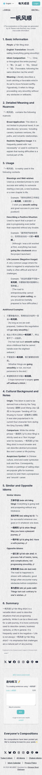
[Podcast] (32, 662)
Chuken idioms (35, 758)
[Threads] (14, 662)
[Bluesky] (10, 662)
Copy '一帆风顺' (11, 690)
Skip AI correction (14, 707)
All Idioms (21, 758)
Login (36, 3)
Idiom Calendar (14, 763)
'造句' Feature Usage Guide (21, 675)
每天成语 (23, 3)
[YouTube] (36, 662)
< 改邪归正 (6, 10)
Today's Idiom (6, 758)
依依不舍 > (35, 10)
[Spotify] (27, 662)
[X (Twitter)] (5, 662)
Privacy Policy (31, 763)
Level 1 (6, 653)
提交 (20, 712)
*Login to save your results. (21, 717)
